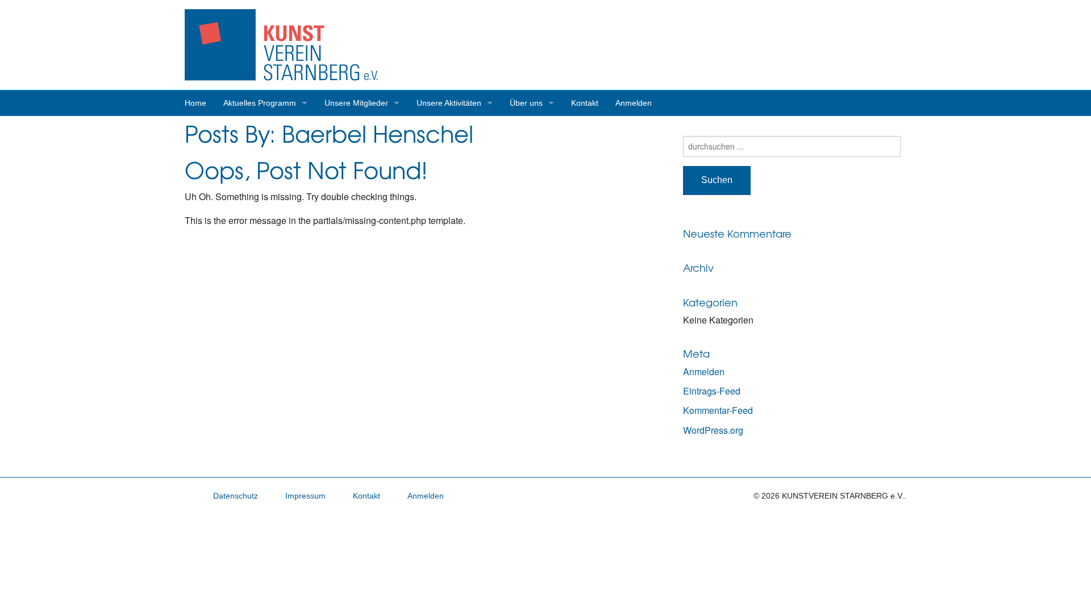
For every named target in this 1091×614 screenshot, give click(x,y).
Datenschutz (235, 495)
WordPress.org (713, 430)
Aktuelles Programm (259, 102)
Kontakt (584, 102)
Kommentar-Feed (718, 410)
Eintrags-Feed (711, 390)
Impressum (305, 495)
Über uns (526, 102)
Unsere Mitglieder (356, 102)
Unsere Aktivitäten (449, 102)
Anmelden (633, 102)
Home (195, 102)
